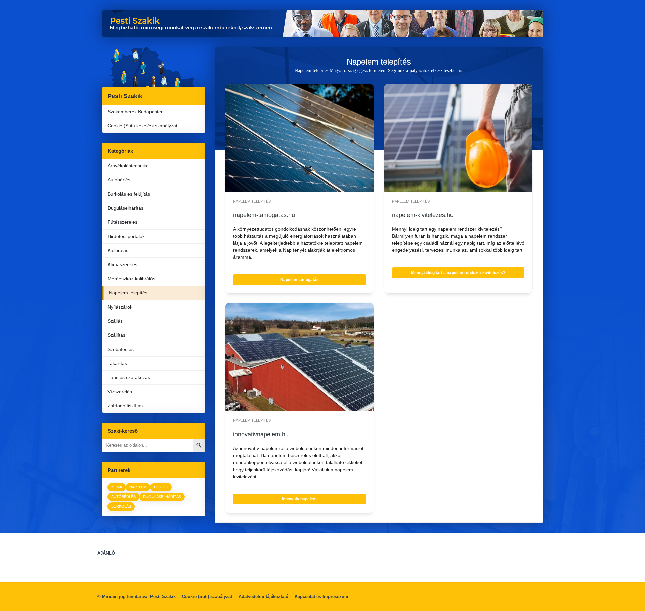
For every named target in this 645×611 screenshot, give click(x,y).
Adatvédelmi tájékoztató (263, 596)
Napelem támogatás (299, 279)
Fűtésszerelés (122, 222)
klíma (116, 487)
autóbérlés (123, 497)
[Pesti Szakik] (153, 67)
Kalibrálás (118, 250)
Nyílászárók (120, 307)
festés (161, 487)
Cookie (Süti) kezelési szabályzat (142, 125)
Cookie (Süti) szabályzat (207, 596)
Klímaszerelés (122, 264)
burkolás (121, 506)
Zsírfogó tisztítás (125, 405)
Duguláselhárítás (125, 208)
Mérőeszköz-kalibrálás (131, 278)
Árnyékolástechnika (128, 165)
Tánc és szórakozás (129, 377)
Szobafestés (121, 349)
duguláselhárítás (162, 497)
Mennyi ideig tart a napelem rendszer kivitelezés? (458, 272)
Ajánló (106, 553)
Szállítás (116, 335)
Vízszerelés (120, 391)
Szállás (115, 321)
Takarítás (117, 363)
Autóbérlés (119, 179)
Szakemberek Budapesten (136, 111)
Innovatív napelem (299, 499)
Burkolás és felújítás (129, 194)
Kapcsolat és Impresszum (321, 596)
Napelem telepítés (128, 292)
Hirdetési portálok (126, 236)
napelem (137, 487)
